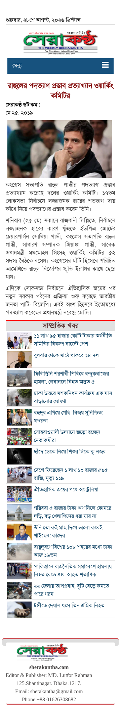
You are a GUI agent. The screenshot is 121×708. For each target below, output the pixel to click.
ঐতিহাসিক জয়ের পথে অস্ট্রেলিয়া (66, 489)
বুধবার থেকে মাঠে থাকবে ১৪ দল (66, 355)
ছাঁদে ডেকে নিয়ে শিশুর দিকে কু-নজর (70, 451)
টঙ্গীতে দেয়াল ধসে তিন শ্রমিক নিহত (69, 605)
